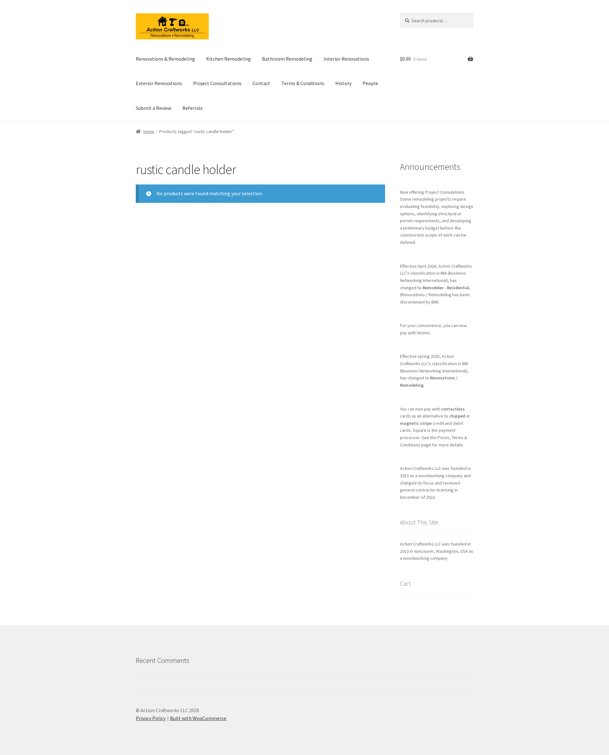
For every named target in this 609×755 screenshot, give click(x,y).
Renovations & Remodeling (165, 59)
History (343, 83)
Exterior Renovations (159, 83)
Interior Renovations (346, 59)
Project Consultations (217, 83)
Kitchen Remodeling (228, 59)
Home (148, 131)
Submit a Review (153, 108)
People (370, 83)
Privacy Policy (151, 718)
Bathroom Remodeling (287, 59)
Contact (261, 83)
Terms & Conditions (302, 83)
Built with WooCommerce (198, 718)
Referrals (192, 108)
